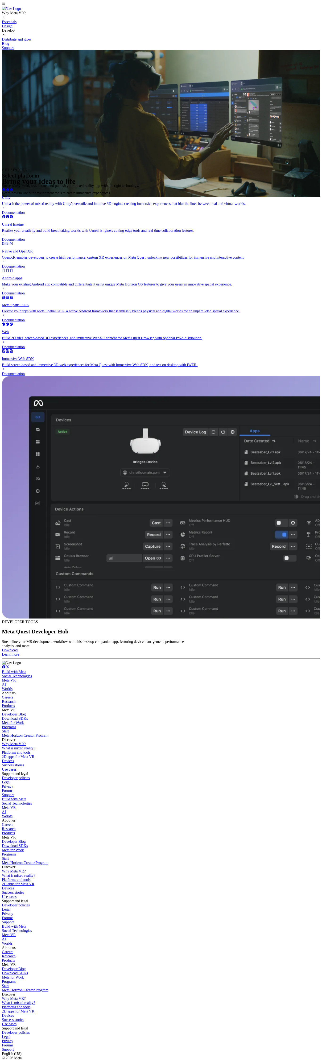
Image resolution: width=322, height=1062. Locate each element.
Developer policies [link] (16, 778)
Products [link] (8, 706)
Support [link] (8, 795)
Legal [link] (6, 782)
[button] (161, 4)
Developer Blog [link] (14, 714)
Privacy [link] (7, 786)
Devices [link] (8, 761)
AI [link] (4, 684)
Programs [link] (9, 727)
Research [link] (9, 701)
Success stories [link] (13, 765)
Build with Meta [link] (14, 672)
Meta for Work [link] (13, 723)
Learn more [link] (10, 654)
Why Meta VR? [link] (14, 744)
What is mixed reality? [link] (18, 748)
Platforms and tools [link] (16, 752)
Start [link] (5, 731)
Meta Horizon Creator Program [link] (25, 735)
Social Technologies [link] (17, 676)
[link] (11, 9)
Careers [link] (7, 697)
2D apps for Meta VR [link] (18, 757)
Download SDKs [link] (15, 718)
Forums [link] (7, 791)
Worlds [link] (7, 689)
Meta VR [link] (9, 680)
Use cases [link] (9, 769)
